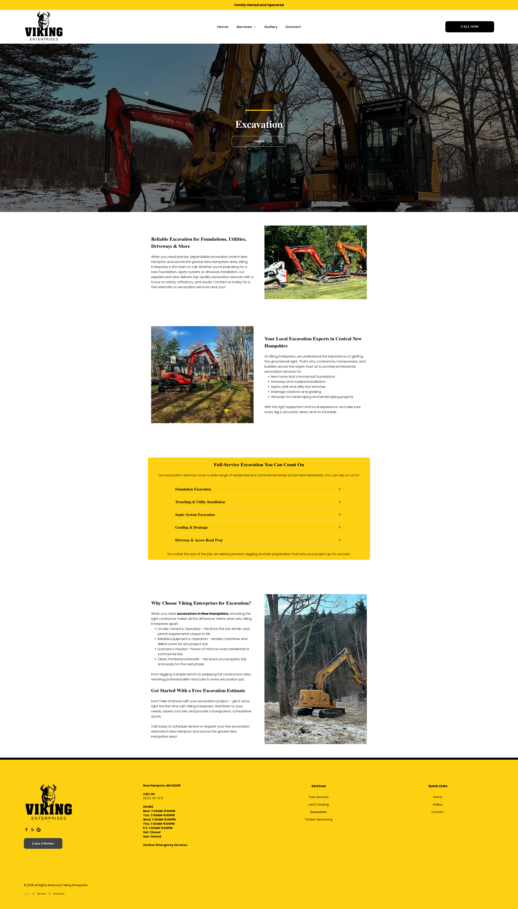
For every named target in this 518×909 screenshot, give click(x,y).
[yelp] (32, 830)
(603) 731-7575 (153, 798)
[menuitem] (222, 27)
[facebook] (26, 830)
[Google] (38, 830)
